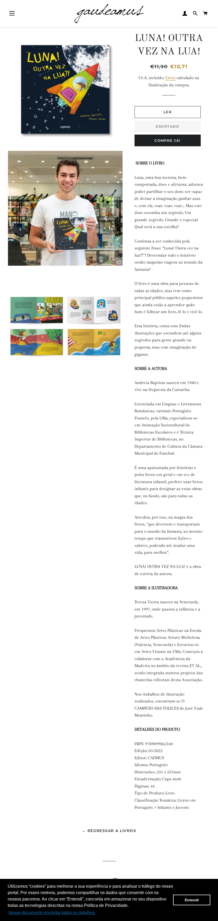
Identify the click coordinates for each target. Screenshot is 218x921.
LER (168, 112)
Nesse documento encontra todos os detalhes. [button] (52, 912)
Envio (170, 77)
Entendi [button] (192, 900)
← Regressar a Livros (109, 830)
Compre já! (167, 140)
